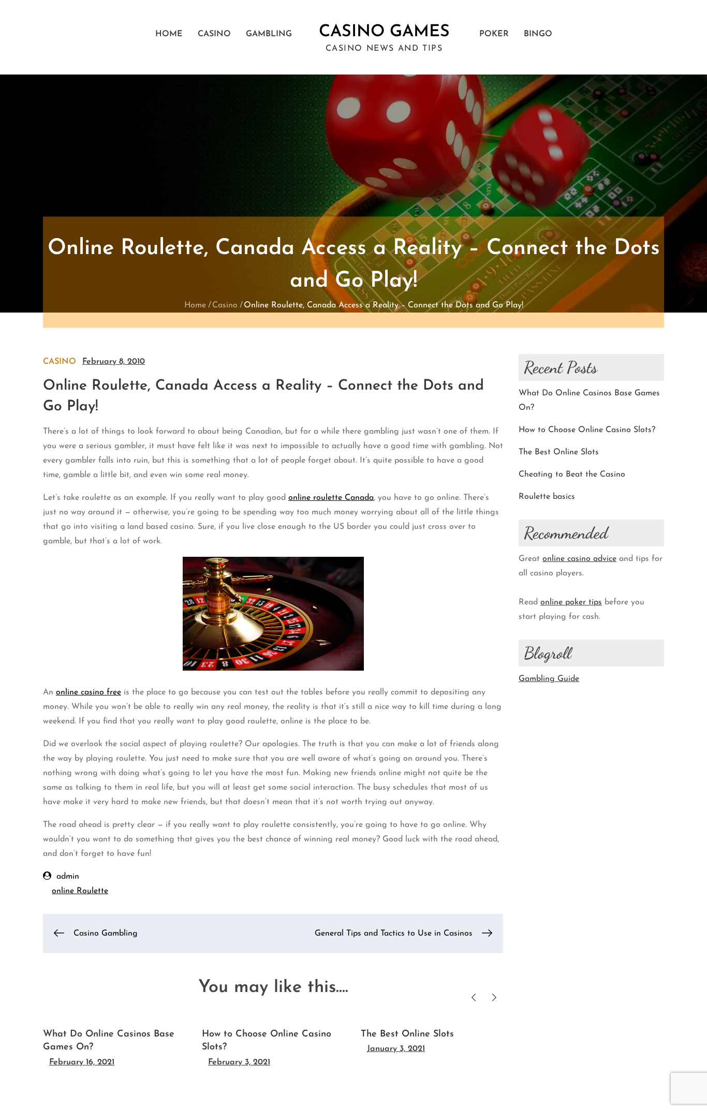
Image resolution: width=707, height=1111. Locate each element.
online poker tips (571, 602)
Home (169, 34)
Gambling (269, 34)
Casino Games (384, 32)
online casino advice (579, 559)
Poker (494, 34)
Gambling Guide (549, 679)
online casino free (88, 692)
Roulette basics (547, 497)
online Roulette (80, 891)
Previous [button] (473, 997)
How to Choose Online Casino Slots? (587, 430)
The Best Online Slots (407, 1034)
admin (67, 876)
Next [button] (494, 997)
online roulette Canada (331, 498)
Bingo (538, 34)
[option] (114, 1043)
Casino (214, 34)
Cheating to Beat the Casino (572, 474)
